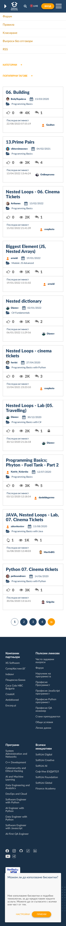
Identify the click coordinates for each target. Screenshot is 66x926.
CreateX (10, 694)
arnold (14, 258)
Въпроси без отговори (18, 41)
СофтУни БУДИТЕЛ (47, 771)
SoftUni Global (44, 783)
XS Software (13, 663)
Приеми (41, 914)
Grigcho (50, 602)
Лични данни (43, 728)
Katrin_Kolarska (19, 472)
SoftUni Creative (45, 760)
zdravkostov (17, 526)
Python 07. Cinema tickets (32, 569)
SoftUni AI (41, 766)
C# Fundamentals (21, 313)
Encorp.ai (11, 705)
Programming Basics (22, 104)
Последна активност (18, 120)
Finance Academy (46, 788)
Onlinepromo (47, 175)
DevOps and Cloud (16, 794)
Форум (7, 16)
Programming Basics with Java (27, 531)
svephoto (49, 229)
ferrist (14, 363)
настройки (23, 914)
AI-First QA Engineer (17, 834)
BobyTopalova (18, 99)
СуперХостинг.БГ (16, 668)
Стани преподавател (48, 716)
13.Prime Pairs (20, 142)
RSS (5, 49)
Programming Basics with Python (29, 367)
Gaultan (50, 125)
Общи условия (44, 722)
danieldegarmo (46, 497)
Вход (48, 6)
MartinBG (49, 552)
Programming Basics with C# (26, 422)
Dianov (15, 308)
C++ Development (16, 762)
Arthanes (16, 203)
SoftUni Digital (44, 754)
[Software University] (14, 6)
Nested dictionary (24, 301)
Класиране (10, 32)
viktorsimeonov (19, 149)
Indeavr (10, 674)
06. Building (18, 92)
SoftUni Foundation (47, 777)
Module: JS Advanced (23, 263)
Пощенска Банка (15, 680)
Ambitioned (12, 700)
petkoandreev (18, 576)
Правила (8, 24)
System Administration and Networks (16, 754)
